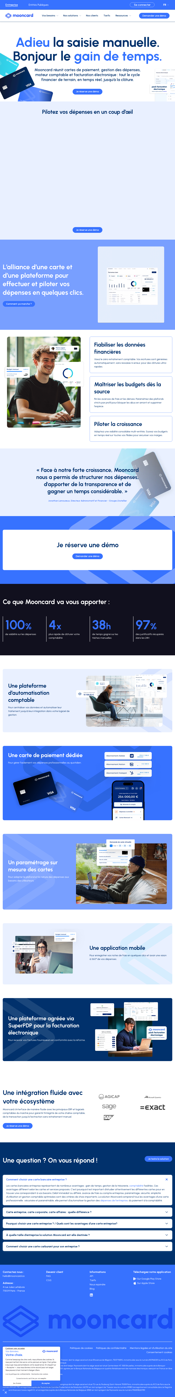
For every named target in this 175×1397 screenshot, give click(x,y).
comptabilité (136, 1185)
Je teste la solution (158, 1158)
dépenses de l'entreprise (114, 1200)
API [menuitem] (91, 1276)
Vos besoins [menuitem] (48, 15)
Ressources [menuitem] (122, 15)
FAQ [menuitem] (48, 1276)
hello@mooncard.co (14, 1276)
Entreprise (11, 4)
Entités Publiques (39, 4)
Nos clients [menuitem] (92, 15)
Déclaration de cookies (39, 1374)
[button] (5, 1392)
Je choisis (17, 1383)
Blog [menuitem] (92, 1288)
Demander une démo (154, 15)
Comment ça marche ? (19, 303)
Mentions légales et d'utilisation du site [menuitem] (151, 1348)
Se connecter (142, 4)
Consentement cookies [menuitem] (159, 1352)
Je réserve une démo (87, 91)
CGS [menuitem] (48, 1280)
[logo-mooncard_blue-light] (19, 15)
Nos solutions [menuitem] (70, 15)
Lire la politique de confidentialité (17, 1374)
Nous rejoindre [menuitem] (97, 1284)
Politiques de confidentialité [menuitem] (111, 1348)
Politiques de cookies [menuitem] (81, 1348)
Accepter (46, 1383)
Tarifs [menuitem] (106, 15)
